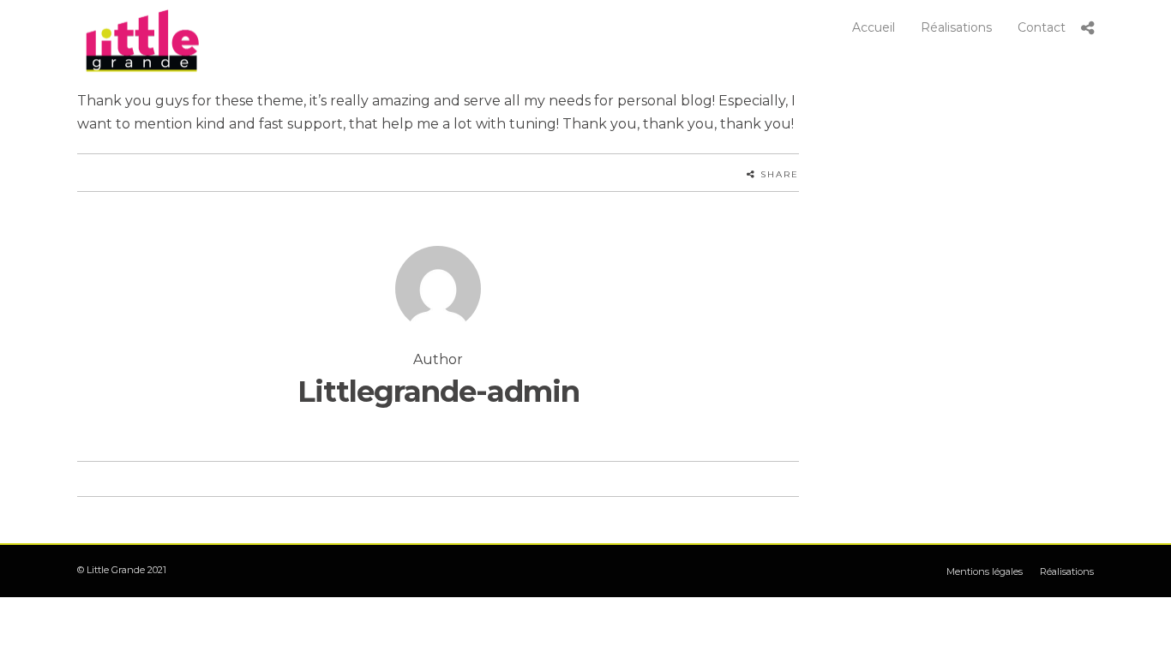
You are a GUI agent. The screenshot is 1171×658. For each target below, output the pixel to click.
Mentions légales (984, 571)
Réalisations (956, 27)
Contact (1042, 27)
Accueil (873, 27)
